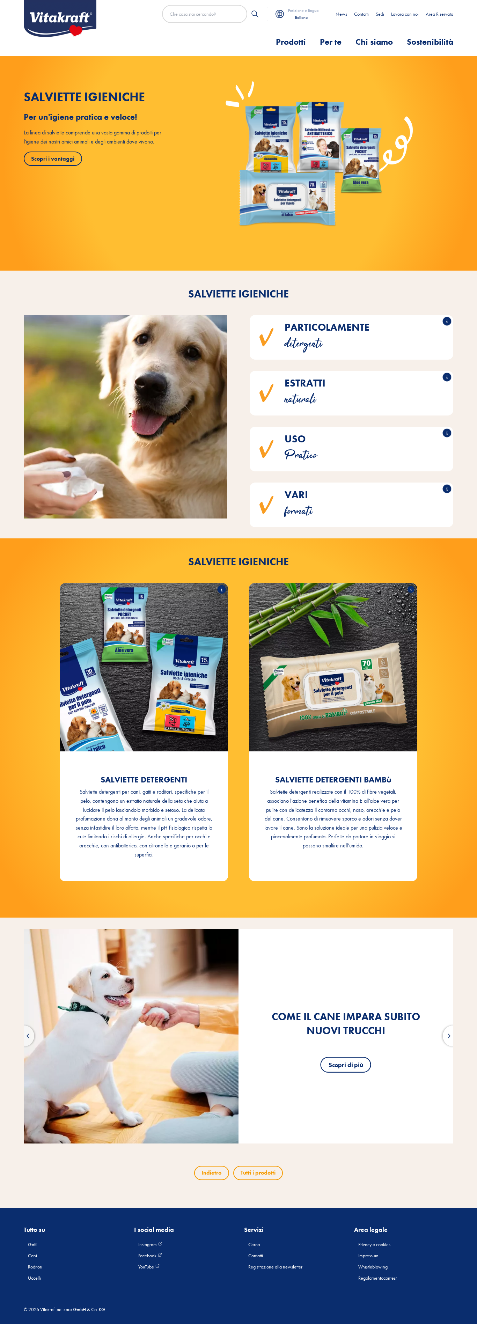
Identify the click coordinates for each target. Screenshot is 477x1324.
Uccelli (34, 1278)
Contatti (361, 14)
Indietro (211, 1172)
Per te (331, 41)
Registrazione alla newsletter (275, 1267)
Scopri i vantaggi (52, 158)
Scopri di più (346, 1065)
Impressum (368, 1255)
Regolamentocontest (377, 1278)
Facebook (147, 1255)
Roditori (35, 1267)
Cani (32, 1255)
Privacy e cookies (374, 1244)
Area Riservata (439, 14)
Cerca (254, 1244)
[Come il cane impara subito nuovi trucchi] (131, 1036)
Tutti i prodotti (258, 1172)
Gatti (32, 1244)
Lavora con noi (405, 14)
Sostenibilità (430, 41)
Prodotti (291, 41)
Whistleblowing (373, 1267)
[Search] (255, 14)
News (341, 14)
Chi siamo (374, 41)
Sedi (380, 14)
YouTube (146, 1267)
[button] (23, 1035)
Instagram (148, 1244)
